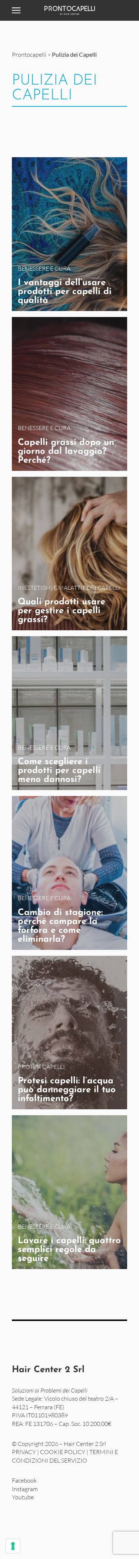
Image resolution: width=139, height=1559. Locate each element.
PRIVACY (24, 1452)
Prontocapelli (29, 54)
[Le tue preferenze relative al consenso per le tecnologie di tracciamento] (13, 1546)
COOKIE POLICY (62, 1452)
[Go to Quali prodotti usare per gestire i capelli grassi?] (69, 554)
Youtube (23, 1497)
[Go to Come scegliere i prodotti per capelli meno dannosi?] (69, 713)
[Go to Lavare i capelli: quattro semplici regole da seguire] (69, 1192)
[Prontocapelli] (69, 10)
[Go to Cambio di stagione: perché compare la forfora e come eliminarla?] (69, 873)
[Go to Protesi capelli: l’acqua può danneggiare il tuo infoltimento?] (69, 1033)
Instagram (25, 1489)
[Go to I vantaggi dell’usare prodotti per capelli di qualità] (69, 234)
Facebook (24, 1480)
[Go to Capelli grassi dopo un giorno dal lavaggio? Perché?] (69, 394)
